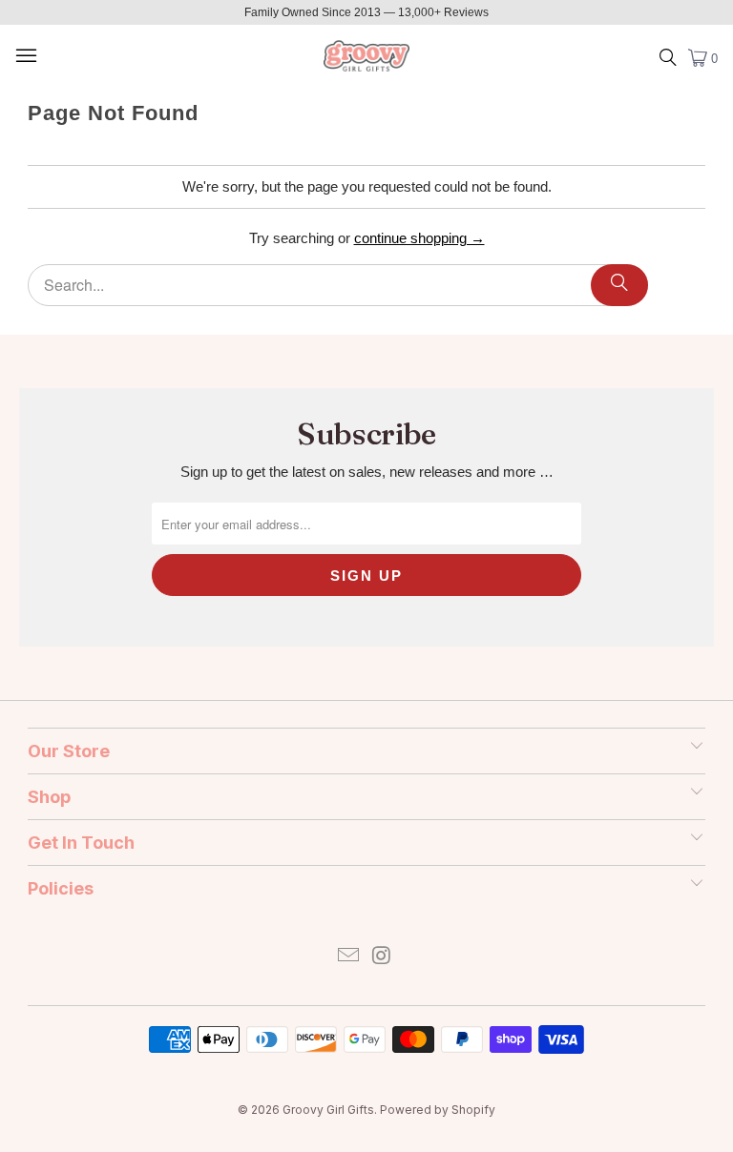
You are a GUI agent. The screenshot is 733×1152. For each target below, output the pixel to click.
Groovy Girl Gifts (328, 1109)
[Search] (619, 285)
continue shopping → (419, 238)
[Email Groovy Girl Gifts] (349, 957)
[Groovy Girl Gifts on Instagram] (382, 957)
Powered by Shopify (437, 1109)
